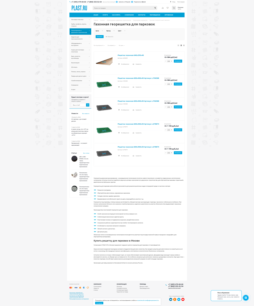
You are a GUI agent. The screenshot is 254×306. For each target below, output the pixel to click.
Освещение (74, 85)
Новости (96, 288)
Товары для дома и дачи (78, 76)
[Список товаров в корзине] (178, 9)
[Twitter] (178, 299)
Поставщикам (155, 15)
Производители (145, 288)
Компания (97, 284)
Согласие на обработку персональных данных (76, 296)
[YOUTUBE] (182, 299)
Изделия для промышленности (77, 38)
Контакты (141, 15)
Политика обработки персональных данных (76, 293)
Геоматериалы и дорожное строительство (79, 31)
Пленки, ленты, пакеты (78, 71)
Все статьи (86, 153)
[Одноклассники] (174, 299)
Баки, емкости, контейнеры (75, 57)
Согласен (99, 303)
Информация (122, 284)
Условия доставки (122, 290)
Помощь (143, 284)
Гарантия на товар (122, 292)
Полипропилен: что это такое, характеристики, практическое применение (84, 190)
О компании (129, 15)
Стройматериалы (76, 80)
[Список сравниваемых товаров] (163, 8)
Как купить (116, 15)
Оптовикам (169, 15)
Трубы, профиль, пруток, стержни (78, 25)
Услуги (105, 15)
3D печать (74, 67)
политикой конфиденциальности (148, 300)
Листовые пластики (77, 19)
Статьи (96, 290)
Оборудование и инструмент (76, 44)
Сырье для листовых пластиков (77, 51)
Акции (95, 15)
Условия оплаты (122, 288)
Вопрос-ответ (144, 286)
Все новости (85, 113)
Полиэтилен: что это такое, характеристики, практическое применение (84, 176)
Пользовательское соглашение (79, 299)
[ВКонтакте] (170, 299)
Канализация (75, 62)
